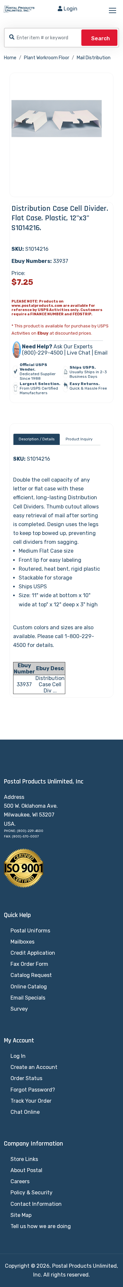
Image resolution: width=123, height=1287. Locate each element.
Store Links (24, 1159)
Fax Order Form (29, 964)
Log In (18, 1056)
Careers (20, 1181)
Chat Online (25, 1112)
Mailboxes (22, 942)
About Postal (26, 1170)
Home (10, 58)
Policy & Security (31, 1192)
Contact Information (36, 1204)
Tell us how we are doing (40, 1226)
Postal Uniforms (30, 931)
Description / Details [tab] (36, 439)
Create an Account (33, 1067)
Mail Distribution (94, 58)
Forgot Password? (32, 1090)
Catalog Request (31, 975)
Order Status (26, 1078)
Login (70, 9)
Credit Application (32, 953)
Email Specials (27, 998)
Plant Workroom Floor (46, 58)
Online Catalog (28, 987)
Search (100, 38)
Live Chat (79, 353)
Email (101, 353)
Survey (19, 1009)
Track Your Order (30, 1101)
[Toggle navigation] (113, 10)
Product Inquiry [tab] (79, 439)
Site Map (20, 1215)
